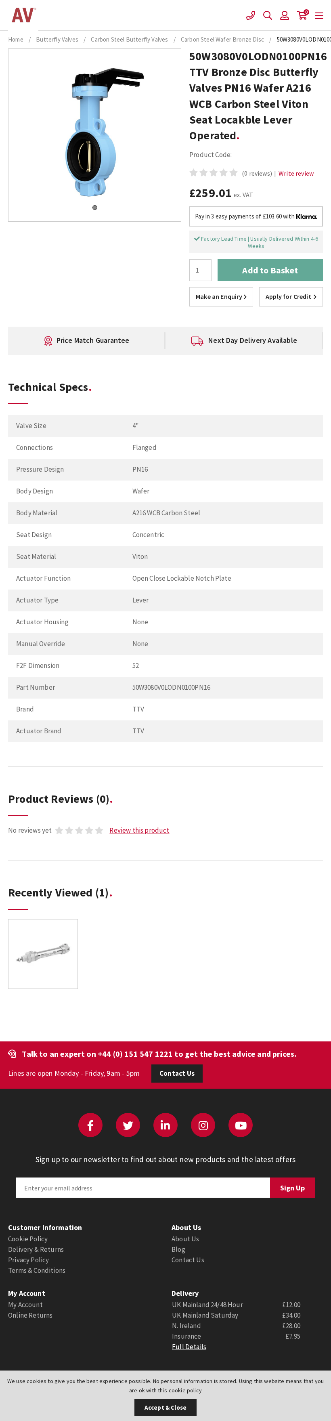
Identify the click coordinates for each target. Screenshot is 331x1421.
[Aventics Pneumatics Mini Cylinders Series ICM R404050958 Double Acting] (43, 954)
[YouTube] (240, 1125)
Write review (296, 173)
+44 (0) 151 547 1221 (135, 1054)
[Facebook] (90, 1125)
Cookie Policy (28, 1238)
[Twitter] (128, 1125)
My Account (25, 1304)
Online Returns (30, 1315)
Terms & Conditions (36, 1270)
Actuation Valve (23, 15)
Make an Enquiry (219, 296)
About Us (185, 1238)
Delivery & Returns (36, 1249)
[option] (125, 341)
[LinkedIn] (165, 1125)
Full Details (189, 1346)
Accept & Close (165, 1407)
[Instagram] (203, 1125)
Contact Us (177, 1073)
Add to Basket (270, 270)
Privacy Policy (28, 1259)
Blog (178, 1249)
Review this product (139, 830)
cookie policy (185, 1390)
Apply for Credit (288, 296)
